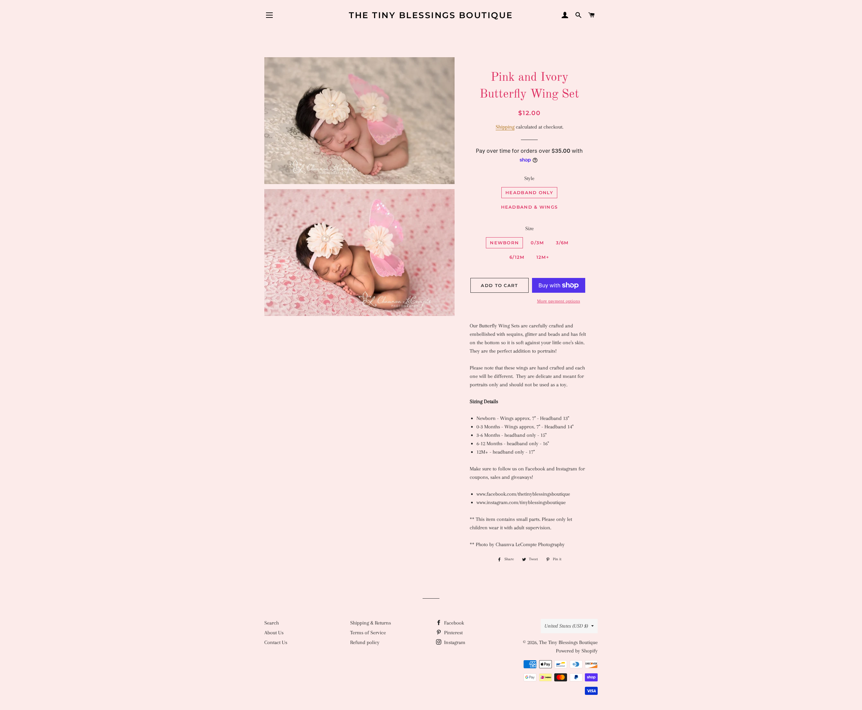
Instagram (454, 642)
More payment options (558, 301)
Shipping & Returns (370, 623)
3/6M (562, 242)
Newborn (504, 242)
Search (271, 623)
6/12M (517, 257)
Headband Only (529, 192)
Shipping (505, 127)
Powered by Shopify (577, 651)
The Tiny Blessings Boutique (431, 15)
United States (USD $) (566, 626)
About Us (274, 633)
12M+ (542, 257)
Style (529, 178)
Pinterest (453, 633)
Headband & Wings (529, 207)
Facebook (453, 623)
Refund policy (364, 642)
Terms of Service (368, 633)
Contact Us (275, 642)
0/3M (537, 242)
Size (529, 228)
